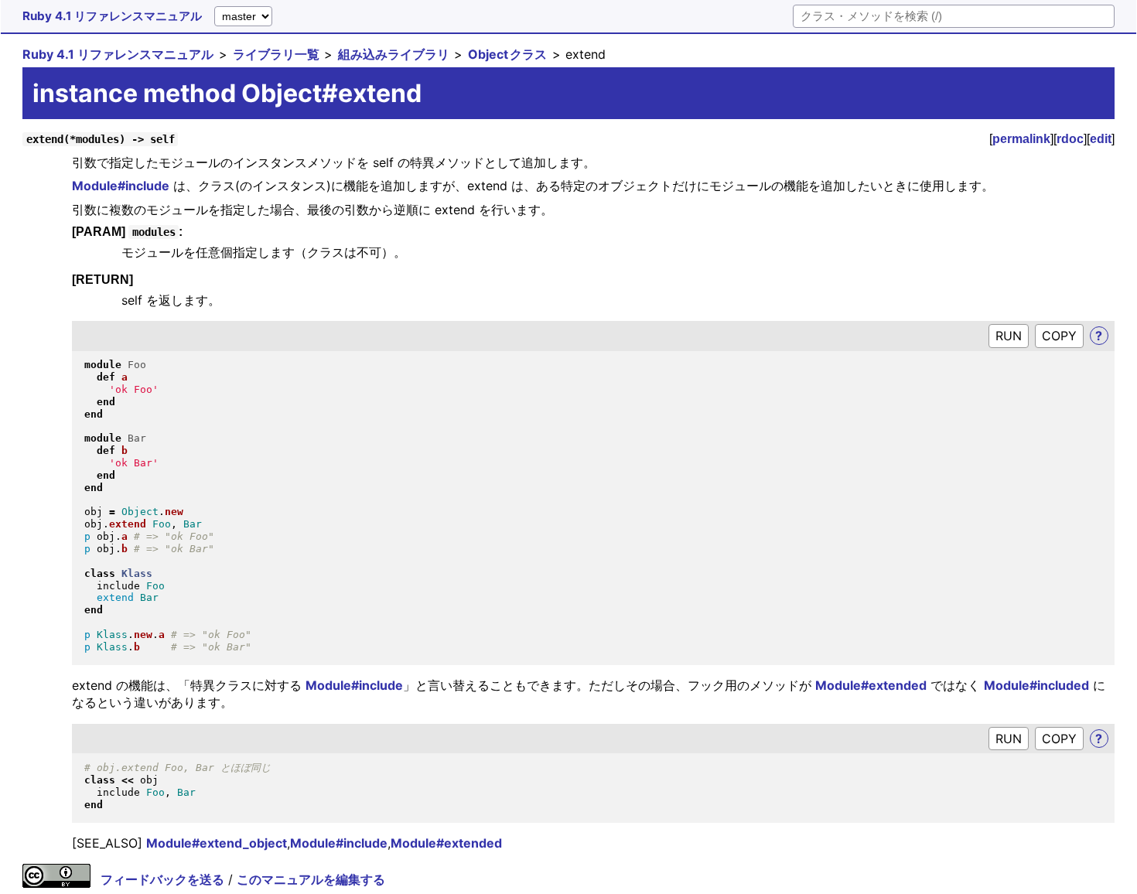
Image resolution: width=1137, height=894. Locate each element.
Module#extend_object (216, 843)
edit (1100, 138)
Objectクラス (507, 54)
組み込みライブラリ (393, 54)
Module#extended (871, 685)
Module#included (1036, 685)
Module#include (120, 185)
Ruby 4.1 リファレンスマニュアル (112, 16)
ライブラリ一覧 (276, 54)
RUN (1008, 335)
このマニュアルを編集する (311, 879)
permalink (1021, 138)
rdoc (1070, 138)
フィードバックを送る (162, 879)
